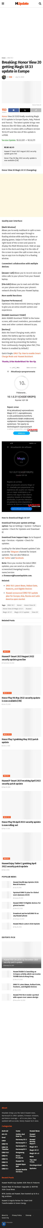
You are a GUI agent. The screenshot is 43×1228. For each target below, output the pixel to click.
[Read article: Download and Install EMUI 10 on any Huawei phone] (6, 915)
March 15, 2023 (18, 979)
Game (18, 1131)
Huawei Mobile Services (21, 1171)
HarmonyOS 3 (21, 1143)
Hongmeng (20, 1153)
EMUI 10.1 (10, 58)
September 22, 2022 (8, 663)
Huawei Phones (33, 1135)
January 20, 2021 (9, 965)
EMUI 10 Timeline (5, 1148)
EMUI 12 (5, 1159)
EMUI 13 (5, 1162)
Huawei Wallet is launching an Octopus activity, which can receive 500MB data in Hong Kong (27, 974)
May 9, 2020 (17, 990)
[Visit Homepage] (21, 4)
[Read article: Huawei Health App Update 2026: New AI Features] (6, 884)
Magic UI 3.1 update (22, 612)
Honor (4, 116)
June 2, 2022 (6, 746)
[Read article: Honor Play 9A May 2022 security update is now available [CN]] (21, 681)
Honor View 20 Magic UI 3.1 (13, 609)
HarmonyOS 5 (21, 1149)
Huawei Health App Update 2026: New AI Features (21, 1183)
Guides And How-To (20, 1135)
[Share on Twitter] (25, 110)
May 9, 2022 (6, 870)
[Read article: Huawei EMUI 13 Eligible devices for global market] (6, 905)
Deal (3, 1137)
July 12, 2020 (20, 77)
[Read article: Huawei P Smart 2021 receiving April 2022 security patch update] (21, 764)
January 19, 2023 (18, 898)
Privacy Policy (17, 1215)
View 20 (35, 612)
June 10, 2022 (7, 704)
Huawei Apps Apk (21, 1165)
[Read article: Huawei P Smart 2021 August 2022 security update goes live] (21, 639)
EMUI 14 (5, 1166)
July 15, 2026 (17, 887)
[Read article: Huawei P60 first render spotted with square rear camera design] (6, 997)
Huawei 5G (20, 1161)
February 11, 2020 (19, 919)
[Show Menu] (3, 3)
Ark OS (4, 1134)
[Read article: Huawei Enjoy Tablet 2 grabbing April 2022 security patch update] (21, 846)
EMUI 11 (4, 1156)
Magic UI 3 (7, 817)
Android (5, 1131)
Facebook (19, 558)
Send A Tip (5, 1218)
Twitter (8, 558)
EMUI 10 (5, 1144)
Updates (33, 1168)
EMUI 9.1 (5, 1169)
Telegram (15, 552)
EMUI (4, 1141)
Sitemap (28, 1215)
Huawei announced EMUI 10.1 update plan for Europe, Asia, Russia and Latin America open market (23, 596)
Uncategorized (35, 1165)
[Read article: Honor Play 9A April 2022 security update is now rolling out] (21, 805)
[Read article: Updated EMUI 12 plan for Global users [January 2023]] (6, 894)
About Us (5, 1215)
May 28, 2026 (18, 927)
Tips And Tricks (33, 1161)
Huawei (29, 609)
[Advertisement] (21, 31)
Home (3, 58)
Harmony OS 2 (21, 1140)
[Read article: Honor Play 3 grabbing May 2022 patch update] (21, 722)
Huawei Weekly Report (32, 1142)
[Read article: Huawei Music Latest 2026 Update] (6, 926)
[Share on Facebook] (13, 110)
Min (10, 77)
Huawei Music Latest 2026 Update (26, 924)
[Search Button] (40, 3)
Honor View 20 (29, 605)
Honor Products (19, 1157)
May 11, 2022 (6, 828)
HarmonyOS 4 (21, 1146)
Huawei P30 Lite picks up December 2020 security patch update (21, 961)
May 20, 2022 (6, 787)
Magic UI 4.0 (34, 1153)
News (32, 1157)
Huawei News (35, 1131)
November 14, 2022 (19, 1000)
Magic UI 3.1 (7, 612)
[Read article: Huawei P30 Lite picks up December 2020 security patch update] (21, 956)
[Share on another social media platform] (36, 110)
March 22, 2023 (18, 908)
